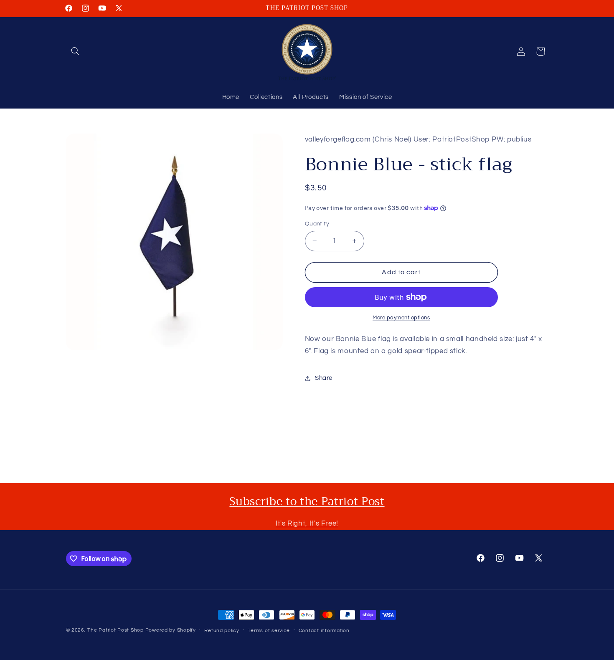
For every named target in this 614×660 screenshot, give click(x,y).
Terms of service (269, 630)
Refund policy (221, 630)
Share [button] (323, 378)
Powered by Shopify (170, 630)
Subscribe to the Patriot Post (306, 501)
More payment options (401, 318)
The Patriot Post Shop (115, 630)
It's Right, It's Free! (307, 523)
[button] (75, 51)
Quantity (317, 224)
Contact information (324, 630)
